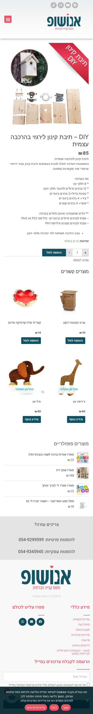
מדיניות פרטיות (80, 635)
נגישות (86, 640)
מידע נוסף (76, 419)
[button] (7, 19)
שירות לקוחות (81, 619)
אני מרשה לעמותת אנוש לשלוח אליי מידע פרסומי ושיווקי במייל (47, 685)
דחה (54, 708)
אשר (66, 708)
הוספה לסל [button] (75, 340)
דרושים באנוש (81, 645)
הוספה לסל (54, 252)
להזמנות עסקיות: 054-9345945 (46, 552)
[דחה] (87, 700)
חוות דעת (84, 624)
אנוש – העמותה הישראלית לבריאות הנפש (73, 652)
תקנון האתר (82, 629)
